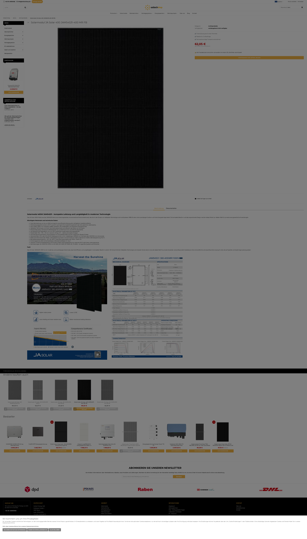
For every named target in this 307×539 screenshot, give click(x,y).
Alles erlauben (55, 529)
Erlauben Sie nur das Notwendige (15, 529)
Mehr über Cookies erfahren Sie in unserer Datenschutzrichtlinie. (21, 526)
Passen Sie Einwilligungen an (37, 529)
